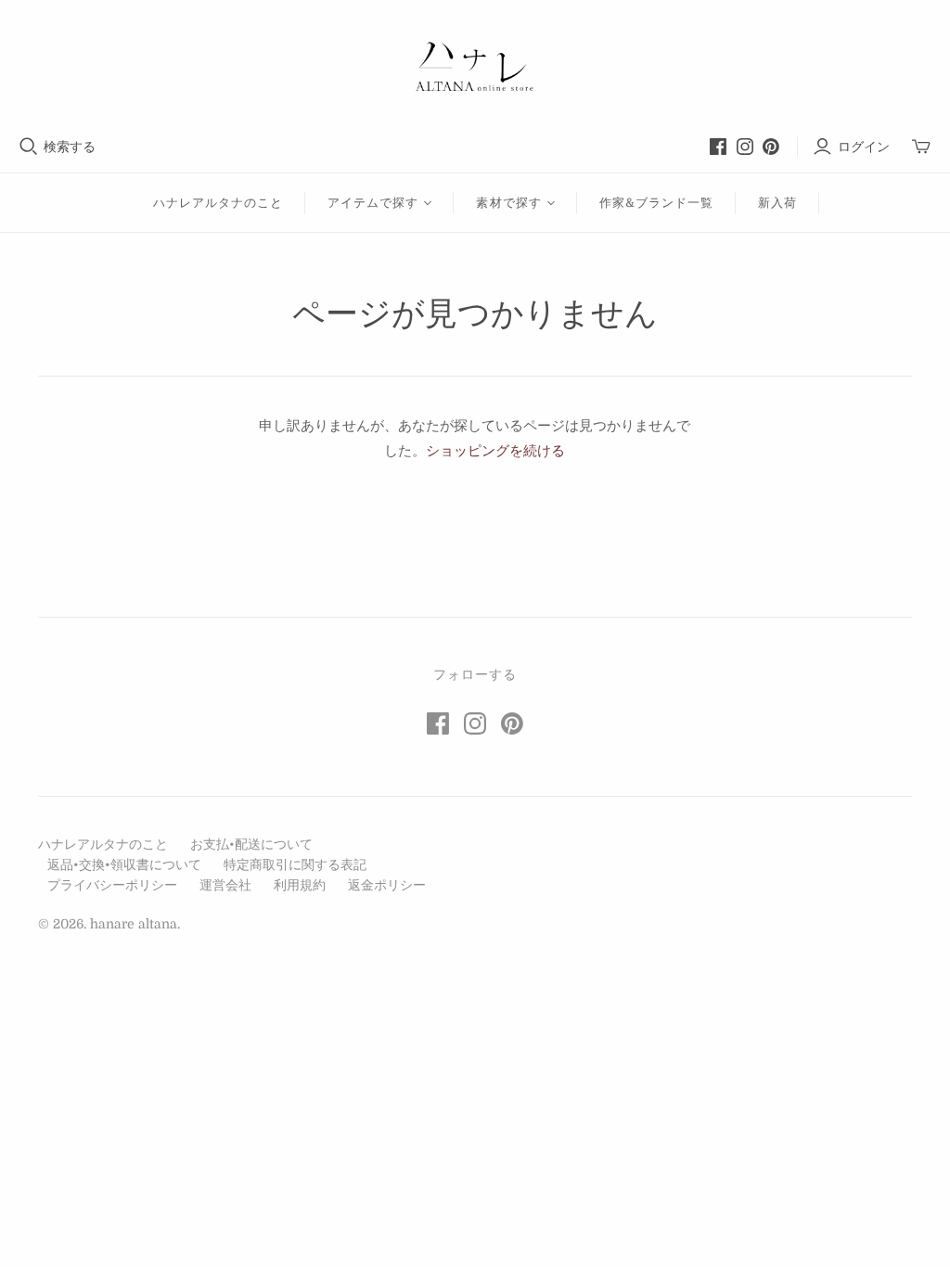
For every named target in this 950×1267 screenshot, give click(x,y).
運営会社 (225, 884)
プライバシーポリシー (112, 884)
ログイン (864, 146)
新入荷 (777, 203)
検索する (70, 146)
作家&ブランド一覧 (656, 203)
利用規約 (300, 884)
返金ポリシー (387, 884)
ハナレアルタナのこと (218, 203)
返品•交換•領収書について (124, 864)
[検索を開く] (28, 146)
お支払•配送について (251, 844)
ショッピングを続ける (495, 450)
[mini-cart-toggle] (921, 147)
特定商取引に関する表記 (295, 864)
